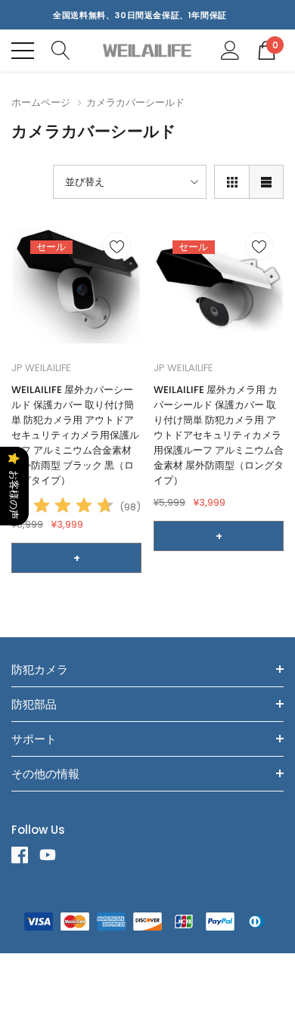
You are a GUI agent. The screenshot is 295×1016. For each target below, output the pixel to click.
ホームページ (40, 102)
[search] (60, 49)
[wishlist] (117, 246)
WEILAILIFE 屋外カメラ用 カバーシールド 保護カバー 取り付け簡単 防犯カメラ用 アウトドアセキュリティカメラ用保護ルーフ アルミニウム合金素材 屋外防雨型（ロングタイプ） (219, 435)
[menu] (22, 50)
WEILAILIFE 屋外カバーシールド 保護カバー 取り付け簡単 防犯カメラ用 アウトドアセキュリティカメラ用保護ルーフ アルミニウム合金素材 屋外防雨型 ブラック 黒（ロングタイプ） (75, 435)
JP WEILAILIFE (41, 368)
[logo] (148, 50)
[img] (62, 508)
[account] (230, 49)
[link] (76, 286)
